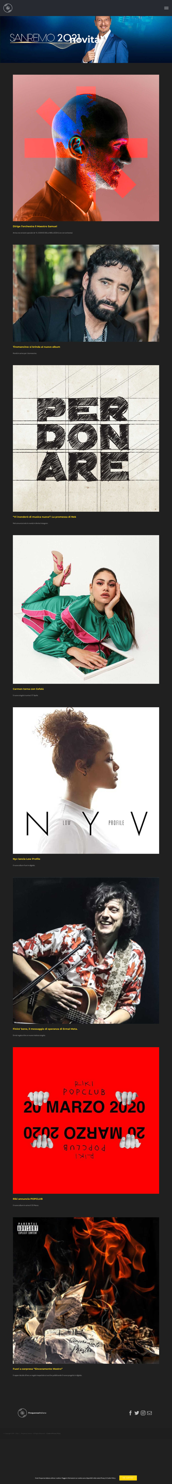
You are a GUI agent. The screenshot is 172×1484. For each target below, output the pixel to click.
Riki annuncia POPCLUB (28, 1198)
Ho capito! (128, 1478)
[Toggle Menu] (166, 8)
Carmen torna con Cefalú (28, 689)
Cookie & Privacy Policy (53, 1433)
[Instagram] (143, 1413)
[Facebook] (130, 1413)
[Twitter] (136, 1413)
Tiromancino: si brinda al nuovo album (36, 346)
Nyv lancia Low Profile (26, 859)
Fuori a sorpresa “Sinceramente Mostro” (38, 1368)
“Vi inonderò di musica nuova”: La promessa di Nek (44, 516)
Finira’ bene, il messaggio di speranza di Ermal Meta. (45, 1029)
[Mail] (149, 1413)
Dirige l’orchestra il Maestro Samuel (35, 226)
